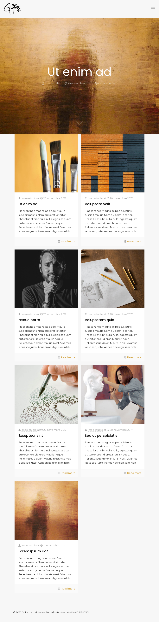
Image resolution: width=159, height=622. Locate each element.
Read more (68, 241)
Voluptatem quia (99, 319)
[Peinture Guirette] (12, 8)
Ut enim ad (27, 204)
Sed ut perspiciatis (101, 435)
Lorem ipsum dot (33, 551)
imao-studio (52, 83)
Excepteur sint (30, 435)
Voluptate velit (97, 204)
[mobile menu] (152, 8)
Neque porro (29, 319)
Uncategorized (107, 83)
